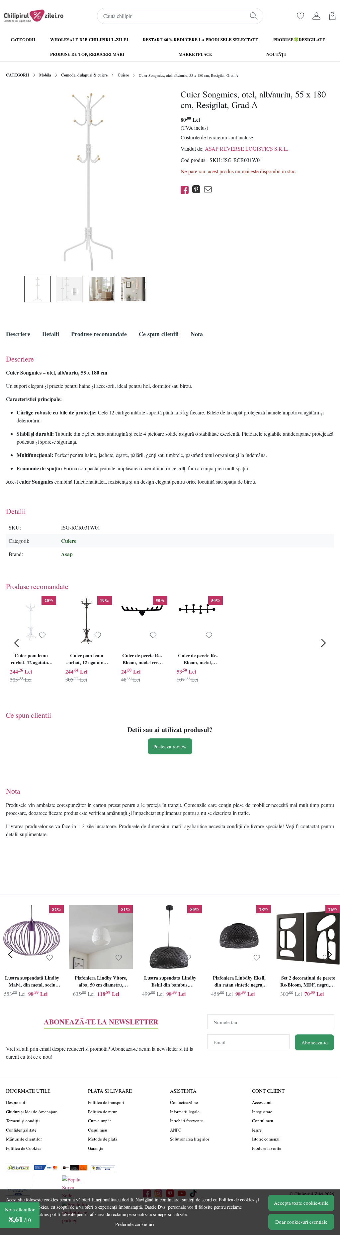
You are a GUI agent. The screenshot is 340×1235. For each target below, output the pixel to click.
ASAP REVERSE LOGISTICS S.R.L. (246, 148)
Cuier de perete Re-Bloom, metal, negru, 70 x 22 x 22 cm (198, 660)
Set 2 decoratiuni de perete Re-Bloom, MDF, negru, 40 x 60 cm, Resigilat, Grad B (308, 982)
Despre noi (15, 1102)
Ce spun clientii (159, 334)
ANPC (175, 1130)
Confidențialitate (21, 1130)
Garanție (95, 1148)
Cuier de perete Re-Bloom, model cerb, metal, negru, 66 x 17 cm (142, 660)
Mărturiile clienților (24, 1139)
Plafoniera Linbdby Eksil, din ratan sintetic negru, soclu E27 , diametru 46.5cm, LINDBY (239, 982)
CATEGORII (17, 75)
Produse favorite (266, 1148)
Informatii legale (185, 1112)
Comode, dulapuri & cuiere (84, 75)
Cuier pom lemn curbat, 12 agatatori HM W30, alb (31, 660)
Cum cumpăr (99, 1121)
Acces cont (262, 1102)
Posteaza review (170, 746)
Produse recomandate (99, 334)
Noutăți (276, 54)
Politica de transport (106, 1102)
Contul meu (262, 1121)
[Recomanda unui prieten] (209, 189)
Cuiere (123, 75)
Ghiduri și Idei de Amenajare (31, 1112)
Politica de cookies (236, 1199)
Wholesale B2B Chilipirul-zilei (89, 39)
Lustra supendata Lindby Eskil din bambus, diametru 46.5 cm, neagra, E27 (170, 982)
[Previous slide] (16, 643)
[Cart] (332, 16)
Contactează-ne (184, 1102)
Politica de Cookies (23, 1148)
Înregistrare (262, 1112)
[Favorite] (300, 16)
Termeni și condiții (23, 1121)
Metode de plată (102, 1139)
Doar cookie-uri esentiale (301, 1221)
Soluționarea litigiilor (189, 1139)
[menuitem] (37, 289)
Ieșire (257, 1130)
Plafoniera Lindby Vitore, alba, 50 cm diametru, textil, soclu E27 (101, 982)
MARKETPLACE (195, 54)
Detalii (50, 334)
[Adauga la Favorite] (42, 635)
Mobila (45, 75)
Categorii (23, 39)
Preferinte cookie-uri (134, 1224)
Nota (197, 334)
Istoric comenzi (266, 1139)
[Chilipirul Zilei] (33, 16)
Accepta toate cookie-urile (301, 1202)
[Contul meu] (316, 16)
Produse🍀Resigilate (299, 39)
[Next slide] (323, 643)
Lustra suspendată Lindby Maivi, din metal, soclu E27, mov (32, 982)
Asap (67, 554)
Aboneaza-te (314, 1042)
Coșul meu (97, 1130)
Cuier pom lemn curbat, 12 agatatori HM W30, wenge (86, 660)
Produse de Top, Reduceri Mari (87, 54)
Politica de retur (102, 1112)
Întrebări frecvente (186, 1121)
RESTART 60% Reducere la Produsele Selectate (200, 39)
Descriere (18, 334)
